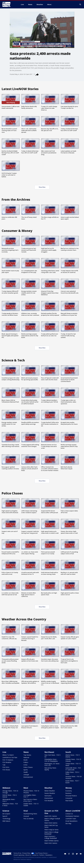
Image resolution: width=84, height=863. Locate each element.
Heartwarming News (30, 814)
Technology (6, 819)
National (26, 757)
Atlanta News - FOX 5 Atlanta (72, 756)
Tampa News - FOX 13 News (73, 764)
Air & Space (6, 814)
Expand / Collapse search (80, 4)
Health (25, 772)
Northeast (49, 752)
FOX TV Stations (7, 760)
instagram (73, 853)
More (49, 4)
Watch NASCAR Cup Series (51, 826)
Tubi (3, 765)
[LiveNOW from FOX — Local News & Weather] (9, 4)
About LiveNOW (72, 811)
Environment (48, 798)
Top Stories (27, 755)
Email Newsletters (71, 821)
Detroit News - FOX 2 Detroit (9, 796)
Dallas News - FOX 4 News (72, 773)
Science (5, 811)
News (26, 752)
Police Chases (28, 767)
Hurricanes (48, 796)
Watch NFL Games (50, 816)
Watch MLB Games (50, 823)
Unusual (26, 816)
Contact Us (69, 814)
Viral (25, 811)
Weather (48, 788)
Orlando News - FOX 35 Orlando (73, 760)
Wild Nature (6, 821)
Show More (42, 187)
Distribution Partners (72, 816)
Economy (68, 791)
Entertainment (28, 777)
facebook (69, 853)
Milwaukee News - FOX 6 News (10, 804)
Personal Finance (71, 796)
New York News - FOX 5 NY (52, 756)
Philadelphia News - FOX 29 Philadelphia (51, 760)
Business (68, 793)
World (25, 760)
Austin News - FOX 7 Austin (72, 782)
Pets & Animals (28, 819)
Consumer (68, 798)
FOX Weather (6, 762)
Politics (25, 762)
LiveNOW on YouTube (9, 757)
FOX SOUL (5, 767)
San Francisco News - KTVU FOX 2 (30, 800)
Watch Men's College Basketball (51, 833)
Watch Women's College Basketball (50, 837)
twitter (76, 853)
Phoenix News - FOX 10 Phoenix (31, 792)
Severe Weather (49, 793)
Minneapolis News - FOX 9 (9, 800)
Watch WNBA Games (51, 841)
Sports (25, 770)
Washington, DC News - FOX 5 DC (52, 764)
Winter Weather (49, 791)
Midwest (6, 788)
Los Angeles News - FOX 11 (30, 796)
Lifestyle (26, 775)
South (68, 752)
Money (68, 788)
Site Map (68, 823)
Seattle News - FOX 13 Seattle (30, 804)
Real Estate (69, 801)
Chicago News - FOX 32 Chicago (10, 792)
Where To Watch (8, 755)
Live (4, 752)
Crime (25, 765)
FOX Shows (6, 770)
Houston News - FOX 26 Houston (73, 777)
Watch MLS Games (50, 843)
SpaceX (4, 816)
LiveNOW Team (70, 819)
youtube (65, 853)
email (80, 853)
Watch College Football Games (52, 819)
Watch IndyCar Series (51, 830)
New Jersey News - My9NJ (50, 769)
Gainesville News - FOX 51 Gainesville (73, 769)
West (25, 788)
